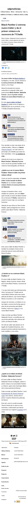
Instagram (3, 499)
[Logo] (14, 9)
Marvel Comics (5, 20)
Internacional (19, 11)
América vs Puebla (6, 14)
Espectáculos (5, 481)
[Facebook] (2, 67)
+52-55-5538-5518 (18, 451)
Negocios (4, 474)
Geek (2, 485)
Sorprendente (5, 478)
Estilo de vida (4, 466)
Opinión (25, 11)
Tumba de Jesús (18, 14)
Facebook (3, 491)
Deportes (3, 470)
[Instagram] (16, 436)
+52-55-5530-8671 (18, 454)
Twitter (3, 495)
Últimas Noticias (6, 11)
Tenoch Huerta (6, 149)
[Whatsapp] (8, 67)
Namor (17, 308)
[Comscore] (14, 443)
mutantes (20, 410)
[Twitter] (5, 67)
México (13, 11)
